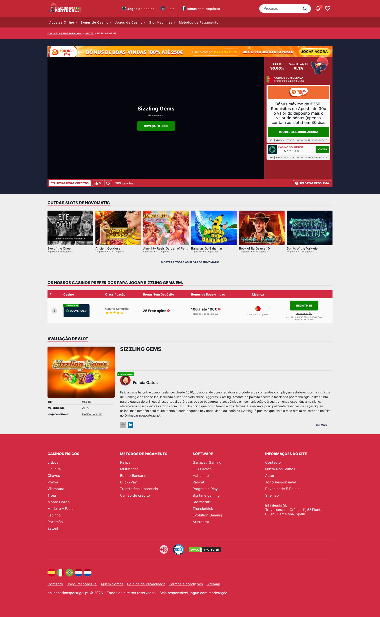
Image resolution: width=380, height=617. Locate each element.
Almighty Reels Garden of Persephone (170, 248)
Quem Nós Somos (280, 469)
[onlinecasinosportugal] (65, 8)
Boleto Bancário (133, 475)
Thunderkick (203, 508)
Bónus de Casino (94, 22)
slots (89, 33)
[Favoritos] (328, 9)
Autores (271, 475)
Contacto (273, 462)
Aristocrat (201, 522)
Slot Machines (160, 22)
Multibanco (129, 469)
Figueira (54, 469)
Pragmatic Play (205, 489)
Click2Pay (128, 482)
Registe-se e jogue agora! (298, 132)
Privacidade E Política (283, 489)
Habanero (201, 475)
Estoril (53, 528)
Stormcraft (202, 502)
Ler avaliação (304, 313)
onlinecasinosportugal (65, 33)
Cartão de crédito (135, 495)
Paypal (125, 462)
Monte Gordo (59, 502)
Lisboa (53, 462)
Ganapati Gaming (207, 462)
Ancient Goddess (108, 248)
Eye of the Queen (60, 248)
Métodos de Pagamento (198, 22)
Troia (52, 495)
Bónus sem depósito (203, 9)
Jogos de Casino (129, 22)
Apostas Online (61, 22)
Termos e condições (186, 584)
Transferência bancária (139, 489)
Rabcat (198, 482)
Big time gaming (206, 495)
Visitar (322, 149)
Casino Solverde (92, 414)
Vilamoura (56, 489)
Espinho (54, 515)
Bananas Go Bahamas (207, 248)
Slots (170, 9)
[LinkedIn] (130, 425)
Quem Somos (112, 584)
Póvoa (53, 482)
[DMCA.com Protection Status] (205, 549)
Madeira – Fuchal (61, 508)
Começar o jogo (156, 126)
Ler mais (321, 424)
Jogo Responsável (280, 482)
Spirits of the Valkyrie (302, 248)
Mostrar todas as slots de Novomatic (190, 262)
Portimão (55, 522)
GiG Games (202, 469)
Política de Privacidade (146, 584)
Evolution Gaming (207, 515)
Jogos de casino (141, 9)
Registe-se (304, 305)
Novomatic (157, 115)
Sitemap (272, 495)
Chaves (54, 475)
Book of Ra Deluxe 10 (254, 248)
